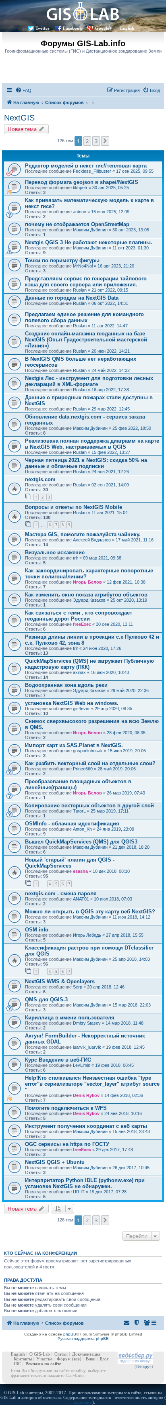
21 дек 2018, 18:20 (130, 847)
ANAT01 (81, 899)
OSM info (36, 930)
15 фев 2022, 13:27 (110, 452)
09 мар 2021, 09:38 (102, 557)
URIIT (79, 1191)
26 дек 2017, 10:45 (130, 1167)
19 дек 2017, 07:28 (108, 1191)
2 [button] (87, 141)
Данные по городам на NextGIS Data (71, 298)
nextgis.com (40, 479)
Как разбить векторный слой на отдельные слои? (90, 763)
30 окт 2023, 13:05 (130, 229)
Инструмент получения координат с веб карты (86, 1126)
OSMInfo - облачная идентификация (72, 824)
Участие (44, 1358)
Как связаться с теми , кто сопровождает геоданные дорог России (78, 616)
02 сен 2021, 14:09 (110, 484)
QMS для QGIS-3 (46, 1000)
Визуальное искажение (55, 552)
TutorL (79, 811)
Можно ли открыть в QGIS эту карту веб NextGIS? (90, 912)
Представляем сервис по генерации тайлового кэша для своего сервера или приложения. (86, 282)
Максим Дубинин (90, 229)
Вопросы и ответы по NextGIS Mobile (73, 507)
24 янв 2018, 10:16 (123, 1113)
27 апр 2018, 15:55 (124, 935)
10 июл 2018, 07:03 (113, 899)
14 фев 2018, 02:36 (123, 1095)
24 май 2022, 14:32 (110, 370)
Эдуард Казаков (89, 600)
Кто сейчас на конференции (40, 1253)
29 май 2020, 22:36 (129, 690)
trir (75, 557)
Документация (86, 1354)
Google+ (103, 28)
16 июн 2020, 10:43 (110, 672)
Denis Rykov (86, 1095)
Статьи (61, 1354)
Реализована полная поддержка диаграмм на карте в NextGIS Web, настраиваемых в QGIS (92, 444)
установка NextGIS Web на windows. (71, 703)
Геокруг (143, 1366)
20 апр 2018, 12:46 (105, 986)
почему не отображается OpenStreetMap (77, 224)
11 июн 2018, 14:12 (131, 917)
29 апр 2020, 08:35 (113, 708)
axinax (79, 672)
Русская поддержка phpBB (83, 1338)
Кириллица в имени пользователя (69, 1018)
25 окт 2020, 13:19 (128, 600)
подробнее (81, 1402)
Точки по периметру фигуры (62, 260)
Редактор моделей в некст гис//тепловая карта (86, 166)
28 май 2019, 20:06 (117, 768)
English (127, 28)
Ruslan (80, 290)
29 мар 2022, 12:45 (110, 408)
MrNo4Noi (83, 265)
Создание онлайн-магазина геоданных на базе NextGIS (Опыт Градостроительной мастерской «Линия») (86, 340)
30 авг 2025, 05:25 (110, 187)
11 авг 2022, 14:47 (109, 325)
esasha (80, 871)
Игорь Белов (87, 582)
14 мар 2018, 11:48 (124, 1023)
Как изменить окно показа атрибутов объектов (86, 595)
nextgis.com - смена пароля (61, 893)
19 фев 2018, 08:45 (114, 1065)
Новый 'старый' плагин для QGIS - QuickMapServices (69, 863)
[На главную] (83, 11)
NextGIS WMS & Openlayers (60, 981)
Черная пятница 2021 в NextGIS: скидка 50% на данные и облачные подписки (86, 463)
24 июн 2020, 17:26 (102, 648)
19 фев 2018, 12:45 (125, 1047)
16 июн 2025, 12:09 (110, 211)
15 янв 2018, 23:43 (131, 1131)
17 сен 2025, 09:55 (135, 171)
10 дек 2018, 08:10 (111, 871)
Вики (90, 1358)
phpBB (69, 1334)
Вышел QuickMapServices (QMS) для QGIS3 (81, 842)
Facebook (72, 28)
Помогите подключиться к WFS (66, 1108)
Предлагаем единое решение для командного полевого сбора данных (84, 317)
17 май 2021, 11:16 (135, 539)
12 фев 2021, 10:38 (126, 582)
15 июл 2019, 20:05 (127, 750)
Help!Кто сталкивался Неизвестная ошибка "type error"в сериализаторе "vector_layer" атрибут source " (92, 1084)
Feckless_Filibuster (92, 171)
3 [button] (96, 141)
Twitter (42, 28)
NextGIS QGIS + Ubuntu (55, 1162)
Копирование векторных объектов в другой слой (89, 806)
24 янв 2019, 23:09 (115, 829)
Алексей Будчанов (92, 539)
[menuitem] (23, 90)
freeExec (82, 624)
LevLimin (81, 1065)
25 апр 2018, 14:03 (131, 959)
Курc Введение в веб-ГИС (58, 1060)
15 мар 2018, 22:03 (131, 1005)
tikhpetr (80, 187)
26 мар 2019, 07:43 (126, 792)
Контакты (23, 1358)
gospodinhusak (88, 750)
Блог (104, 1358)
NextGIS (19, 117)
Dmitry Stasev (87, 1023)
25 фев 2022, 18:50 (131, 428)
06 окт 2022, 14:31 (109, 303)
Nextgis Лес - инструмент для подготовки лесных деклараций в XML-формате (89, 381)
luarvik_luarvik (87, 1047)
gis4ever (81, 708)
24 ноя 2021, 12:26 (110, 471)
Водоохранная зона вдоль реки (66, 685)
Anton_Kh (82, 829)
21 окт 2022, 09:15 (109, 290)
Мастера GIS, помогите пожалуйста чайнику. (83, 534)
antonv (79, 211)
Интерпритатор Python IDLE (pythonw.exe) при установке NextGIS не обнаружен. (85, 1183)
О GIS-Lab (39, 1354)
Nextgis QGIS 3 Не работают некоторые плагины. (88, 242)
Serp (77, 986)
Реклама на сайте (43, 1363)
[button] (105, 141)
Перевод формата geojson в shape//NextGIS (81, 182)
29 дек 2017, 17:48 (114, 1149)
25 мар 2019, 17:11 (110, 811)
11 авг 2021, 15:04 (109, 512)
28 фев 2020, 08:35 (126, 732)
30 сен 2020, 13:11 (114, 624)
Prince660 (83, 768)
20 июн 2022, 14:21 (110, 351)
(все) (76, 1358)
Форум (64, 1358)
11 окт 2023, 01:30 (130, 247)
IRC (17, 1363)
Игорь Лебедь (87, 935)
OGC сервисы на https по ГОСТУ (67, 1144)
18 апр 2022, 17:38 (110, 389)
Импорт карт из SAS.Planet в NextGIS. (74, 745)
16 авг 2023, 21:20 (116, 265)
